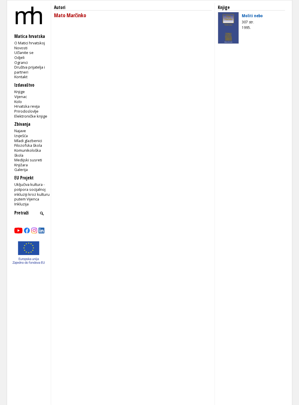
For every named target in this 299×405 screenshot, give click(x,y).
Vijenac (20, 96)
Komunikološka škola (27, 153)
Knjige (19, 91)
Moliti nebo (252, 15)
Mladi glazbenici (28, 140)
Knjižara (21, 164)
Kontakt (20, 76)
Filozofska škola (28, 145)
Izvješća (21, 135)
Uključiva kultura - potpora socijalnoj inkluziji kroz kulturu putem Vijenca (32, 192)
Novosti (20, 47)
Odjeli (19, 57)
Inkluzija (21, 204)
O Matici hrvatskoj (29, 43)
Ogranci (21, 62)
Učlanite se (24, 52)
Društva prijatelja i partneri (29, 69)
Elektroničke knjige (30, 116)
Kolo (18, 101)
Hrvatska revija (27, 106)
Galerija (21, 169)
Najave (20, 130)
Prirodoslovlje (26, 111)
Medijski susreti (28, 160)
